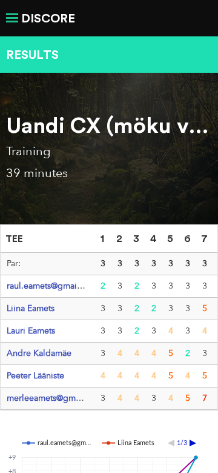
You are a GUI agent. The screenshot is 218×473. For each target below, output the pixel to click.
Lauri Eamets (31, 330)
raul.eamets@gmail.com (53, 285)
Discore (48, 17)
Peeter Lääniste (35, 375)
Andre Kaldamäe (39, 353)
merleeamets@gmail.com (55, 398)
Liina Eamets (30, 308)
